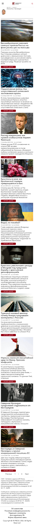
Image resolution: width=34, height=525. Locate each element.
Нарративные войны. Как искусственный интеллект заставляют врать (15, 91)
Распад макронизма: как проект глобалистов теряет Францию (16, 137)
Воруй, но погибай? (10, 223)
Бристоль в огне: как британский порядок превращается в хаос (12, 181)
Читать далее (8, 67)
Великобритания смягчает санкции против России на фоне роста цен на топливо (15, 45)
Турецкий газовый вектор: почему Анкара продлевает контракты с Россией (14, 315)
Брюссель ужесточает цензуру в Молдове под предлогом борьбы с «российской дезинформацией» (16, 269)
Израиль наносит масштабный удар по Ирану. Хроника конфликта (17, 360)
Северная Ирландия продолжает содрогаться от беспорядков (15, 405)
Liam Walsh (15, 50)
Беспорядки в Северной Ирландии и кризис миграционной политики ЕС (15, 451)
